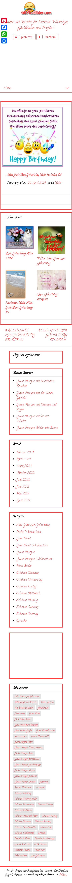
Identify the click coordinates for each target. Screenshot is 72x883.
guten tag (44, 782)
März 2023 (23, 466)
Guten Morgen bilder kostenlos (29, 748)
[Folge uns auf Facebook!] (48, 39)
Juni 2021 (22, 486)
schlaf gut (40, 787)
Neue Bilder (24, 566)
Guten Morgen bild (40, 736)
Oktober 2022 (25, 473)
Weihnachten (21, 856)
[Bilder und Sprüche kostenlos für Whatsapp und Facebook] (36, 8)
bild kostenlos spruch (24, 708)
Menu (7, 88)
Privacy (63, 875)
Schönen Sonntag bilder (25, 827)
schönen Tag (46, 827)
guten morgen (21, 736)
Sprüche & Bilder (22, 839)
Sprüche (21, 620)
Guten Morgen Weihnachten (34, 559)
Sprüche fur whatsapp (44, 839)
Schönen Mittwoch (28, 593)
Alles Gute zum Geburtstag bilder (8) (20, 335)
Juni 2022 (23, 480)
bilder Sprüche (47, 702)
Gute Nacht (23, 538)
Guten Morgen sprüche (25, 782)
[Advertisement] (36, 62)
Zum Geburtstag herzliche (47, 297)
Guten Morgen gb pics (25, 770)
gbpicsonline (43, 708)
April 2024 (23, 459)
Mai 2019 (22, 493)
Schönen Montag (27, 600)
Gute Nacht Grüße (23, 731)
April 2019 (23, 500)
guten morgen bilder (23, 742)
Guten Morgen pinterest (26, 776)
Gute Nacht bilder (23, 719)
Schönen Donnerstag (29, 579)
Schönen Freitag (26, 586)
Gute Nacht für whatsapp (26, 725)
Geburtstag (20, 713)
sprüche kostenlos (22, 844)
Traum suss (39, 850)
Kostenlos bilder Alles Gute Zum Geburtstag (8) (19, 307)
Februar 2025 (25, 452)
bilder (58, 182)
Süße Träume (40, 844)
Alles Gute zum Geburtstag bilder (52, 335)
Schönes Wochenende (24, 833)
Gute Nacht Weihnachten (32, 545)
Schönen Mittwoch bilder (26, 816)
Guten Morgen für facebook (27, 759)
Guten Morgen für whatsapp (28, 765)
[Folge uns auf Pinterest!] (25, 39)
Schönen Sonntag (27, 614)
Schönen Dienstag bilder (26, 799)
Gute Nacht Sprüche (45, 731)
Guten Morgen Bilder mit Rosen (37, 428)
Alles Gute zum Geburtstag (33, 525)
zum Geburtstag (38, 856)
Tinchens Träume (22, 850)
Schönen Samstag (27, 607)
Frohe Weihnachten (28, 531)
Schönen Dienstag (27, 572)
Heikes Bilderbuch (23, 787)
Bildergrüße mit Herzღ (26, 702)
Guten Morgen (25, 552)
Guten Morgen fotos (24, 753)
